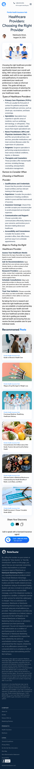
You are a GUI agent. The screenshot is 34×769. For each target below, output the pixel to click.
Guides (4, 714)
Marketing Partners (7, 721)
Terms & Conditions (7, 741)
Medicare (4, 733)
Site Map (4, 751)
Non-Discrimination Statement (10, 754)
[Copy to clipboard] (21, 524)
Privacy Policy (6, 744)
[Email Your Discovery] (17, 524)
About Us (4, 711)
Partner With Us (6, 718)
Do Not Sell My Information (10, 748)
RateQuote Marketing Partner (12, 573)
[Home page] (4, 4)
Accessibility (5, 757)
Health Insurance (7, 729)
